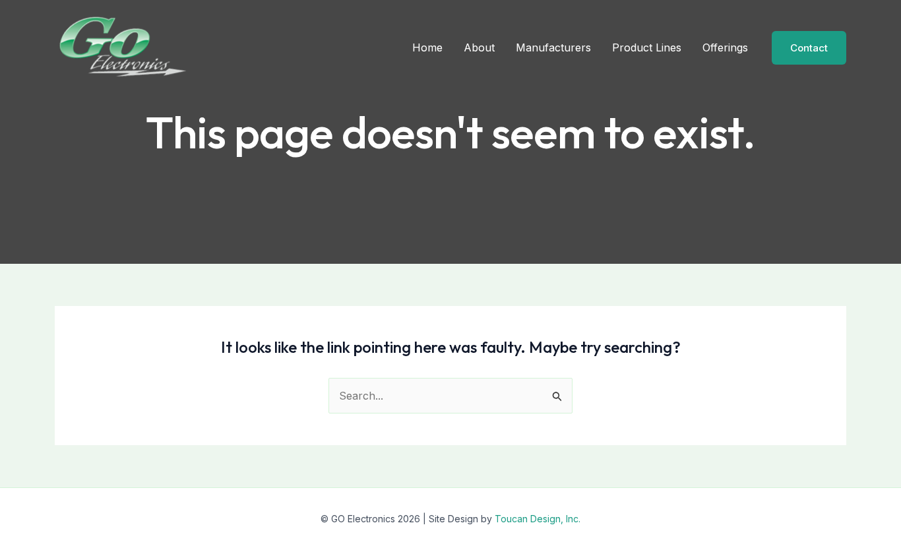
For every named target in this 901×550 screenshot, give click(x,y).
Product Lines (646, 47)
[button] (809, 48)
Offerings (725, 47)
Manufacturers (553, 47)
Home (427, 47)
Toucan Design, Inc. (537, 518)
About (479, 47)
